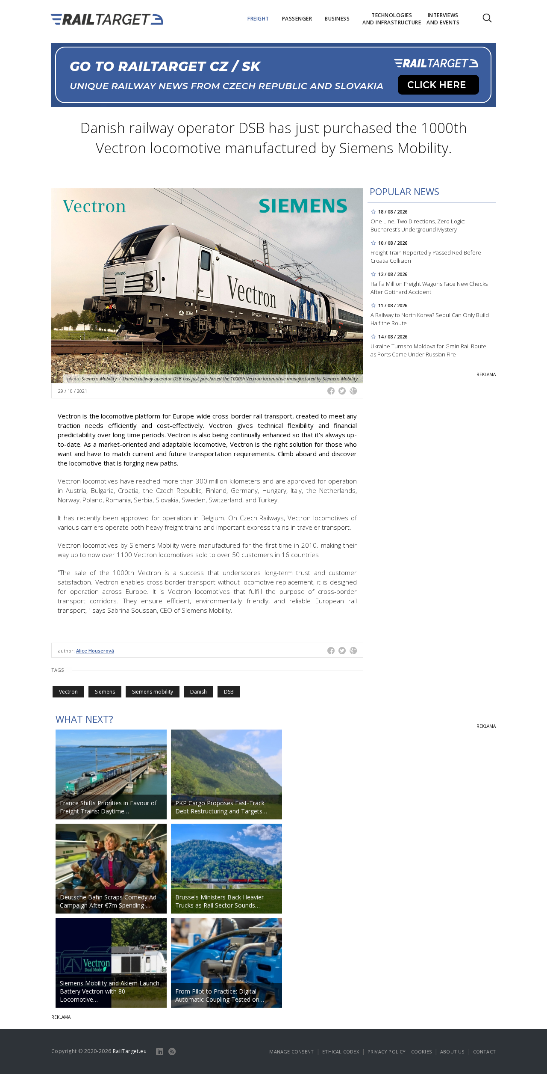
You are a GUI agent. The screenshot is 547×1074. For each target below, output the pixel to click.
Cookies (421, 1051)
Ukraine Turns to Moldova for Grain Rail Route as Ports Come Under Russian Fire (428, 350)
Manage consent (291, 1051)
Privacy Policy (387, 1051)
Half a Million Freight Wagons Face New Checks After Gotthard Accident (429, 288)
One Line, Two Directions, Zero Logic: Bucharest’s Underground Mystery (418, 225)
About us (452, 1051)
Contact (484, 1051)
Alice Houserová (95, 650)
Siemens (105, 691)
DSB (229, 691)
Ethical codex (340, 1051)
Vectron (68, 691)
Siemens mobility (152, 691)
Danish (198, 691)
